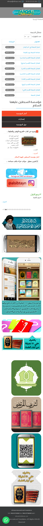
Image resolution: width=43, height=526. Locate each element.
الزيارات (12, 41)
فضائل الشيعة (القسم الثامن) (30, 68)
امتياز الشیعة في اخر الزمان (31, 47)
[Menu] (14, 12)
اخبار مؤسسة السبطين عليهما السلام (27, 157)
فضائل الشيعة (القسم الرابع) (31, 84)
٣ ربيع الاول (35, 194)
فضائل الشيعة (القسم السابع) (30, 63)
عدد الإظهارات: (36, 36)
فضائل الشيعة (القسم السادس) (30, 58)
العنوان (37, 41)
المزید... (4, 202)
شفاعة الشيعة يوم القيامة (31, 52)
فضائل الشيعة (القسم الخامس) (30, 74)
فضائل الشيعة (35, 95)
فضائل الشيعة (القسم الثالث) (31, 79)
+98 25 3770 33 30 (31, 1)
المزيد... (35, 153)
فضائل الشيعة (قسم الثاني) (31, 90)
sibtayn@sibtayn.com (14, 1)
